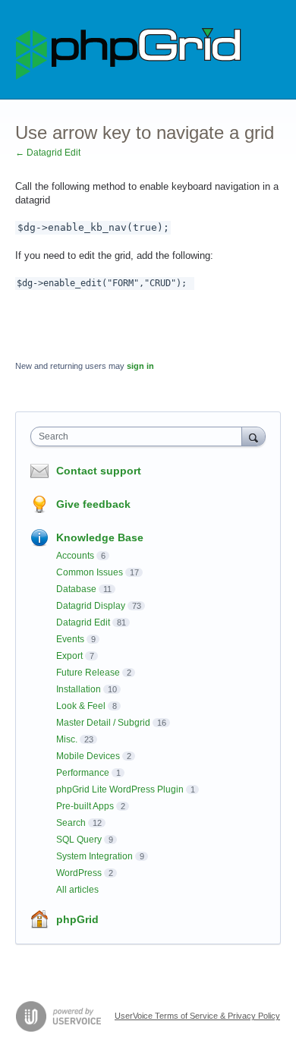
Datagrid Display (90, 605)
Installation (78, 689)
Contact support (98, 470)
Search (71, 823)
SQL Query (79, 839)
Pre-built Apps (85, 806)
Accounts (75, 555)
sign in (140, 365)
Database (76, 589)
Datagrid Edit (83, 622)
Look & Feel (80, 706)
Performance (82, 772)
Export (69, 656)
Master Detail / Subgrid (103, 722)
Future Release (88, 672)
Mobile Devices (88, 756)
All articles (77, 889)
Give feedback (93, 504)
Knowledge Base (99, 537)
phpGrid (77, 919)
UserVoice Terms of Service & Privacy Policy (197, 1015)
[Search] (253, 436)
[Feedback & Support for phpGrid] (129, 49)
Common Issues (89, 572)
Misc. (66, 739)
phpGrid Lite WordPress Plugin (120, 789)
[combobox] (139, 436)
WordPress (79, 873)
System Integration (94, 856)
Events (70, 639)
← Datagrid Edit (47, 152)
